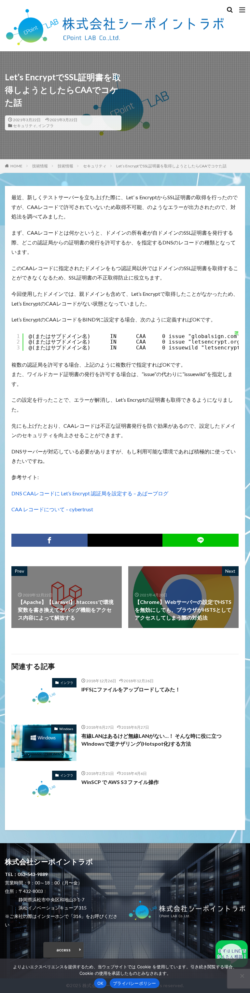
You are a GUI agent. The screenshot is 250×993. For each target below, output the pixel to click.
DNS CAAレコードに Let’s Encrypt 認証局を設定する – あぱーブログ (89, 493)
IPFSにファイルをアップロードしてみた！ (130, 689)
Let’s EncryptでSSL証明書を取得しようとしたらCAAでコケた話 (171, 165)
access (63, 949)
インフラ (46, 125)
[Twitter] (125, 540)
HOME (16, 165)
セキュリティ (24, 125)
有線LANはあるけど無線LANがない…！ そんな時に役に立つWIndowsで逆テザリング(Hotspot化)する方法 (151, 740)
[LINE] (200, 540)
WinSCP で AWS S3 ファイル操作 (120, 782)
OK (100, 983)
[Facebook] (49, 540)
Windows (66, 729)
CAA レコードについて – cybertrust (52, 509)
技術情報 (40, 165)
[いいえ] (242, 976)
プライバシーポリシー (134, 983)
